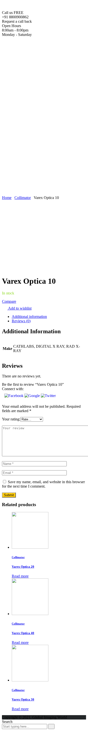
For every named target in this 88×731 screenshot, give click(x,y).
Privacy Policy (23, 189)
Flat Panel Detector (46, 62)
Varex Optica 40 (23, 633)
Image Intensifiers (45, 66)
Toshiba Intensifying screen (52, 75)
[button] (14, 396)
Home (16, 49)
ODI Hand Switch (45, 141)
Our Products (22, 53)
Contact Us (20, 185)
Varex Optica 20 (23, 566)
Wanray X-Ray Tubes (38, 123)
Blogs (16, 176)
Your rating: (11, 419)
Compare (9, 301)
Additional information (29, 316)
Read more (20, 576)
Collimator (22, 198)
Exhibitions (20, 180)
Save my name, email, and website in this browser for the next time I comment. (43, 484)
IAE (25, 172)
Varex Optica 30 (23, 699)
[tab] (49, 316)
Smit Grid (29, 154)
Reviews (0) (21, 321)
